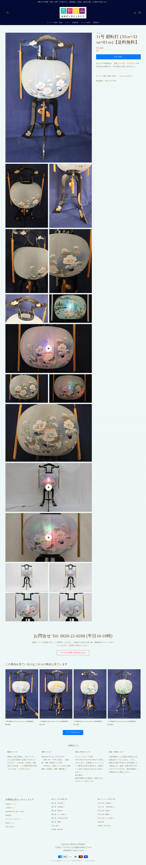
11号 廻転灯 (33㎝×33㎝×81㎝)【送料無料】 (88, 721)
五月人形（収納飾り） (105, 803)
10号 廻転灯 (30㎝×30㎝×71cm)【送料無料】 (54, 721)
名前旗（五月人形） (105, 826)
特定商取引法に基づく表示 (14, 811)
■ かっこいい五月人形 (106, 799)
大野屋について (10, 804)
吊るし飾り (55, 826)
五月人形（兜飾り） (105, 810)
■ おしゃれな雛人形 (59, 799)
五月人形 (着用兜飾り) (106, 807)
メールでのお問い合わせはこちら (73, 652)
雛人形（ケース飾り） (59, 814)
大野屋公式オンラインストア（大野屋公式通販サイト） (70, 860)
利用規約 (8, 815)
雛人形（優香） (57, 822)
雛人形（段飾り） (58, 810)
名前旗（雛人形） (58, 829)
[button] (7, 12)
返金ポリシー (10, 823)
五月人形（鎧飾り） (105, 814)
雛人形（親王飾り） (59, 803)
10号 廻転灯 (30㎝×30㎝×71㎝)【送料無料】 (19, 721)
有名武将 (101, 822)
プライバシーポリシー (13, 819)
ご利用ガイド (10, 808)
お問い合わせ (10, 827)
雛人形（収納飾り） (59, 807)
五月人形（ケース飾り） (106, 818)
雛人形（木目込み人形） (60, 818)
